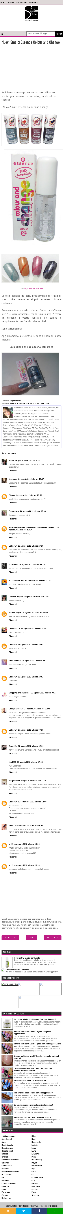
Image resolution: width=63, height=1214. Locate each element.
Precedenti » (52, 938)
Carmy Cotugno (16, 597)
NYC (33, 1169)
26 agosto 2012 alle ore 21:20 (36, 597)
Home (31, 938)
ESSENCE (14, 404)
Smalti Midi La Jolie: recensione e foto (30, 1080)
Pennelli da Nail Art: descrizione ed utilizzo (32, 1117)
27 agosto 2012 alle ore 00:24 (44, 693)
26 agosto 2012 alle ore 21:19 (37, 580)
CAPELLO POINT (7, 1151)
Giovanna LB (14, 629)
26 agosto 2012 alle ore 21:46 (33, 629)
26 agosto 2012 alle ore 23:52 (30, 677)
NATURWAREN (36, 1166)
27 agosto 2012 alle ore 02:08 (37, 709)
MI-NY (33, 1157)
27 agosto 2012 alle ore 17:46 (30, 762)
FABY (4, 1189)
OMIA (33, 1172)
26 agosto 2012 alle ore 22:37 (35, 661)
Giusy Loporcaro (16, 709)
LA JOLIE (34, 1145)
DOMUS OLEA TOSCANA (10, 1172)
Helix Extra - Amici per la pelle (27, 958)
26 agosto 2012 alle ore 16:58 (29, 495)
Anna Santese (15, 661)
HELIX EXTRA (6, 1198)
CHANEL (5, 1157)
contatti (3, 2)
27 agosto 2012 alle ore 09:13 (30, 730)
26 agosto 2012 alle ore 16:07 (31, 479)
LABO (33, 1148)
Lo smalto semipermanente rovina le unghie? (33, 1105)
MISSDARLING (36, 1160)
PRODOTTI (24, 404)
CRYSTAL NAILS (7, 1166)
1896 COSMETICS (8, 1136)
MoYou (34, 1163)
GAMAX (5, 1195)
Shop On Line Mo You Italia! (17, 970)
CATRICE (5, 1154)
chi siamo (11, 2)
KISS (33, 1139)
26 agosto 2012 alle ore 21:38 (35, 613)
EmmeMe (13, 746)
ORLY (33, 1180)
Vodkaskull (13, 564)
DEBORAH (5, 1169)
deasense (13, 479)
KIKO (33, 1136)
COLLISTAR (5, 1163)
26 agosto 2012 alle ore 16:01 (27, 461)
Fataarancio (14, 511)
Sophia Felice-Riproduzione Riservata (22, 1206)
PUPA (33, 1192)
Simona (12, 495)
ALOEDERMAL (7, 1139)
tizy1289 (12, 762)
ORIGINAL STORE (37, 1177)
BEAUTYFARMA (7, 1148)
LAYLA (33, 1151)
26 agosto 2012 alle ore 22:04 (30, 645)
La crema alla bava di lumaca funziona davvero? (35, 1019)
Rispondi (13, 471)
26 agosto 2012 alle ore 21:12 (32, 564)
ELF (3, 1177)
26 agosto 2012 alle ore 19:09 (33, 511)
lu (9, 844)
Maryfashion (14, 781)
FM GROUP (6, 1192)
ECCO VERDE (6, 1175)
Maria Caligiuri (15, 613)
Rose (11, 826)
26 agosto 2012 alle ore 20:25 (30, 546)
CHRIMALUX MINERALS (10, 1160)
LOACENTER (35, 1154)
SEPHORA (35, 1195)
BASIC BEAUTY (7, 1145)
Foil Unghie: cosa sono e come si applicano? (33, 1093)
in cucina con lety (16, 580)
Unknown (13, 546)
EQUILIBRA (5, 1180)
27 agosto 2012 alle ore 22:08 (33, 781)
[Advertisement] (31, 25)
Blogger (53, 1206)
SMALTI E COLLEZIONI (39, 404)
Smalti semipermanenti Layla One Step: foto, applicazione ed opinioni (33, 1069)
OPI (32, 1175)
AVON (4, 1142)
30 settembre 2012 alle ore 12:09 (32, 802)
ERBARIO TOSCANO (8, 1183)
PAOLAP (34, 1183)
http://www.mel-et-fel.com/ (33, 288)
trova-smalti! (33, 2)
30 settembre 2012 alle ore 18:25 (28, 826)
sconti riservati (21, 2)
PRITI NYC (35, 1189)
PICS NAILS (35, 1186)
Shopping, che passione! (19, 693)
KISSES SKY (36, 1142)
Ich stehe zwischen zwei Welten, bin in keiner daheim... (32, 527)
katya (11, 461)
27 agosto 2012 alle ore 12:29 (31, 746)
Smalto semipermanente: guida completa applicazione (37, 1044)
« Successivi (10, 938)
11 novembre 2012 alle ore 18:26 (25, 844)
